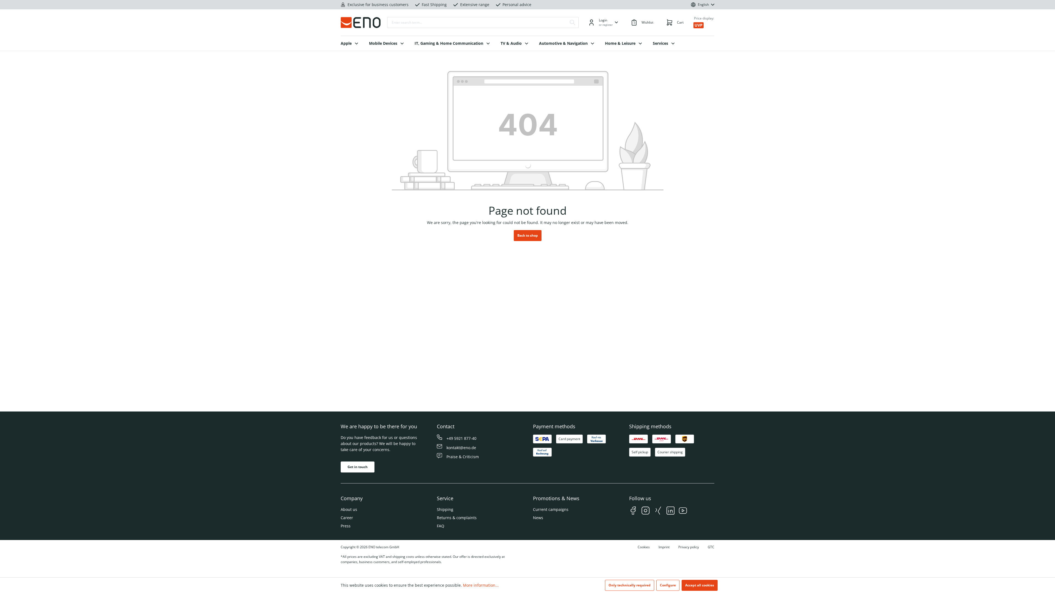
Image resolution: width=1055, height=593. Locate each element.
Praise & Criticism (462, 456)
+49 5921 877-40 (461, 438)
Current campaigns (550, 509)
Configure (668, 585)
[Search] (573, 22)
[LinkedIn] (670, 511)
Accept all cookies (699, 585)
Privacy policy (688, 547)
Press (346, 525)
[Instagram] (645, 511)
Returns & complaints (457, 517)
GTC (711, 547)
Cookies (644, 547)
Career (347, 517)
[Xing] (658, 511)
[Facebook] (633, 511)
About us (349, 509)
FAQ (440, 525)
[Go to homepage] (361, 22)
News (538, 517)
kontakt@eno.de (461, 447)
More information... (481, 585)
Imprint (664, 547)
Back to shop (527, 235)
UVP (699, 25)
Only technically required (630, 585)
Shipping (445, 509)
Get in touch (358, 467)
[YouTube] (683, 511)
